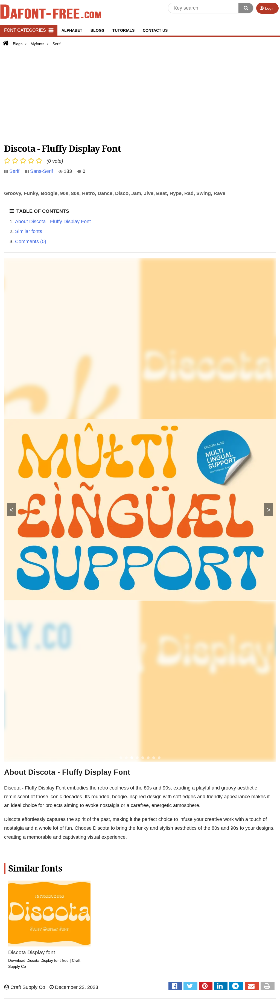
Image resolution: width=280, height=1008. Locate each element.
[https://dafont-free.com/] (5, 43)
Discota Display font (31, 952)
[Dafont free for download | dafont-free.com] (50, 11)
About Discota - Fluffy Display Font (53, 221)
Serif (14, 171)
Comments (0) (30, 241)
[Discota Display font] (49, 913)
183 (67, 171)
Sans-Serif (41, 171)
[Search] (245, 8)
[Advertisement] (140, 96)
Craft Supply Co (27, 987)
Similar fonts (28, 231)
